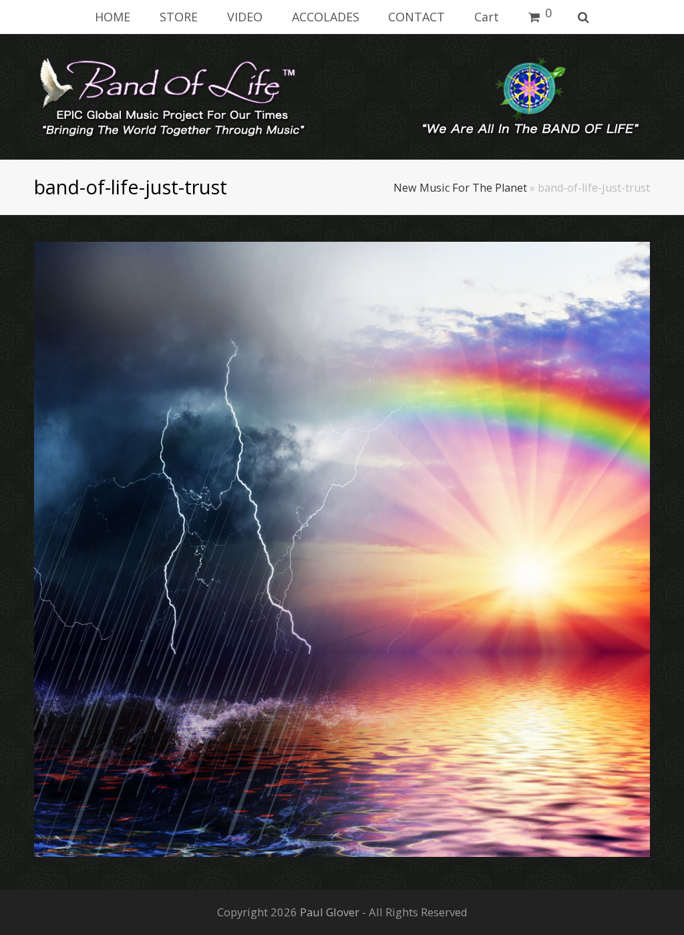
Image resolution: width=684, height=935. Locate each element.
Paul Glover (329, 912)
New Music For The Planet (460, 187)
